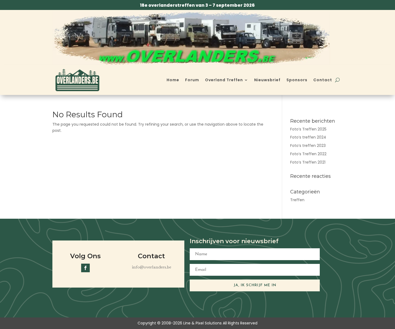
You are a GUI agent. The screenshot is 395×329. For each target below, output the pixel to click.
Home (173, 80)
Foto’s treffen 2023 (308, 145)
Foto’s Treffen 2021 (307, 162)
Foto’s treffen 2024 (308, 137)
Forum (192, 80)
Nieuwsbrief (267, 80)
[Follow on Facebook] (85, 268)
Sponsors (296, 80)
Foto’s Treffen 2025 (308, 129)
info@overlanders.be (151, 267)
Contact (322, 80)
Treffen (297, 200)
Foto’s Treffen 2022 (308, 154)
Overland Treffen (224, 80)
